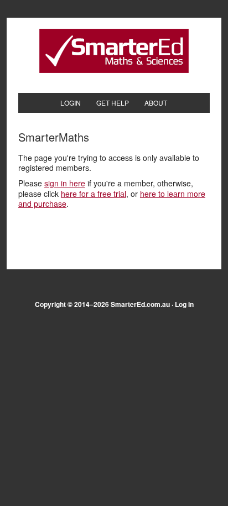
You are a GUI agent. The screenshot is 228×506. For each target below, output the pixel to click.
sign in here (64, 183)
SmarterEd (114, 51)
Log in (184, 304)
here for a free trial (93, 193)
